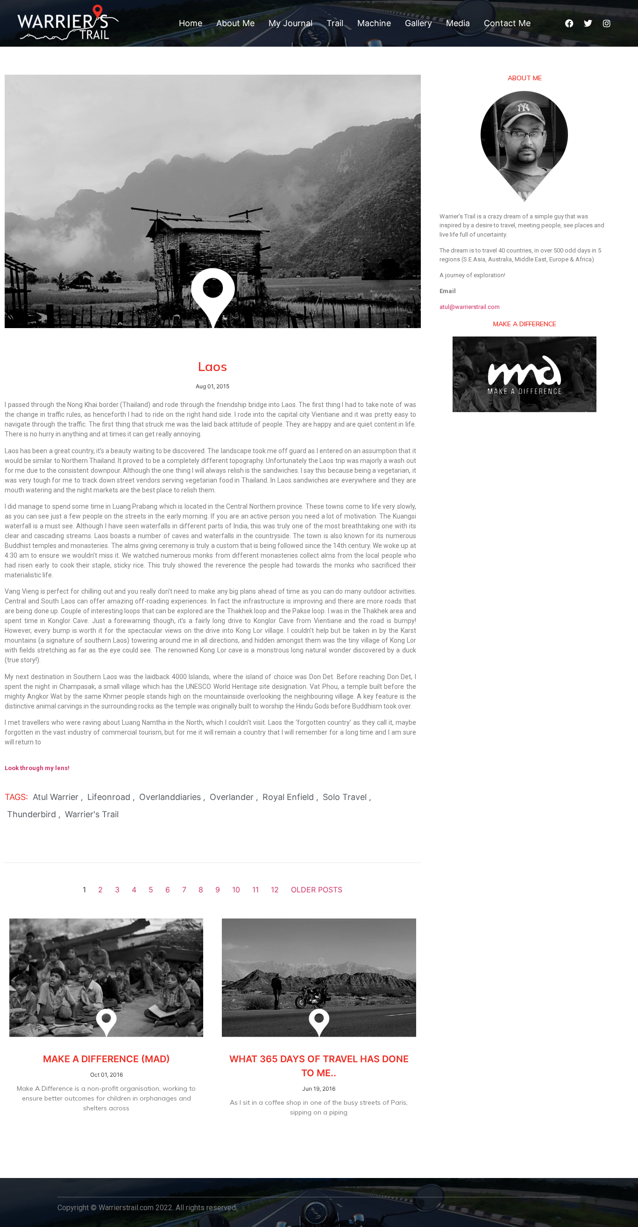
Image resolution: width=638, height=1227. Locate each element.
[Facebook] (569, 23)
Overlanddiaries (170, 797)
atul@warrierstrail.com (470, 306)
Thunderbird (31, 814)
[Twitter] (588, 23)
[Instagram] (606, 23)
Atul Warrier (55, 797)
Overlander (232, 797)
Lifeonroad (108, 797)
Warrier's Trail (92, 814)
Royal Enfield (288, 797)
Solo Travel (345, 797)
